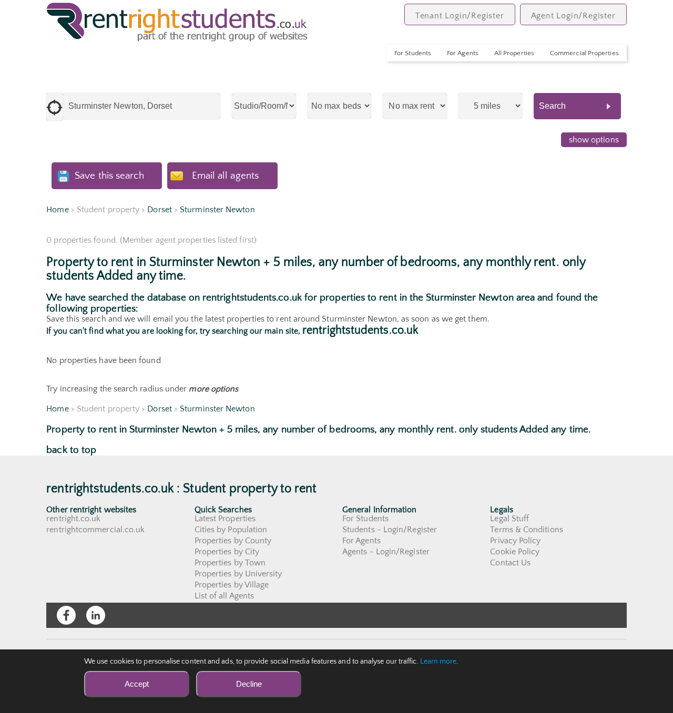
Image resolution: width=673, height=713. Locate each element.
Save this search (109, 175)
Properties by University (238, 573)
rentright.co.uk (73, 518)
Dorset (159, 209)
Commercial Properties (584, 53)
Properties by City (227, 551)
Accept (137, 683)
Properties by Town (230, 562)
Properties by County (233, 540)
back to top (71, 450)
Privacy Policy (515, 540)
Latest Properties (225, 518)
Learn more (438, 661)
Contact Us (510, 562)
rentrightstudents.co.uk (360, 330)
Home (57, 209)
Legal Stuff (509, 518)
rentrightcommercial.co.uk (95, 529)
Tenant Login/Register (459, 15)
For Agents (462, 53)
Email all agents (225, 175)
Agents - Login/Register (386, 551)
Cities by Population (231, 529)
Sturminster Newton (217, 209)
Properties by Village (232, 585)
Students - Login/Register (389, 529)
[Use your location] (54, 107)
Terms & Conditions (526, 529)
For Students (412, 53)
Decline (249, 683)
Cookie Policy (514, 551)
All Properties (514, 53)
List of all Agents (224, 596)
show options (594, 139)
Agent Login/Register (573, 15)
